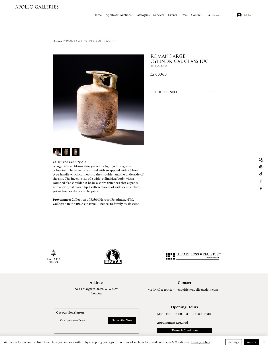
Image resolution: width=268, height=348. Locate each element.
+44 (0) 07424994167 (161, 289)
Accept (251, 342)
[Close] (263, 342)
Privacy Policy (200, 342)
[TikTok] (261, 174)
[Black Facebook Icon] (261, 181)
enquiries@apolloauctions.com (197, 289)
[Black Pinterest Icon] (261, 188)
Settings (233, 342)
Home (57, 41)
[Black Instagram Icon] (261, 167)
